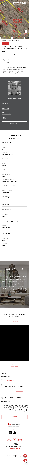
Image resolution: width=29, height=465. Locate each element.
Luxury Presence (14, 448)
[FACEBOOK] (7, 439)
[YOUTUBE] (18, 439)
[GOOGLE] (21, 439)
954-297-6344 (5, 109)
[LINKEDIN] (14, 439)
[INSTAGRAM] (11, 439)
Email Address (5, 401)
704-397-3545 (19, 391)
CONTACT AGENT (14, 123)
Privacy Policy (22, 411)
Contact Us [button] (14, 299)
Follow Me (14, 321)
